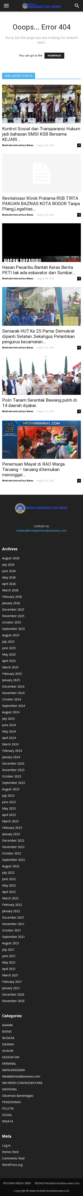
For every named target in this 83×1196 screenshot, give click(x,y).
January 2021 (11, 988)
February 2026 (12, 597)
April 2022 (9, 892)
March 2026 (10, 590)
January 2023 (11, 834)
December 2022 (13, 840)
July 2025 (8, 641)
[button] (77, 6)
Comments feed (13, 1158)
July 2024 (8, 718)
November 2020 (13, 1001)
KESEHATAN (10, 1057)
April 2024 (9, 738)
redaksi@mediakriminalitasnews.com (41, 530)
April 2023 (9, 815)
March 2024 (10, 744)
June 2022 (9, 879)
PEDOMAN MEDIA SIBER (17, 1183)
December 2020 (13, 994)
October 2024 (11, 699)
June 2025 (9, 648)
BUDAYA (8, 1038)
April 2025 (9, 661)
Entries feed (10, 1152)
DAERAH (8, 1044)
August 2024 (10, 712)
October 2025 (11, 622)
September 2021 (13, 937)
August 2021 (10, 943)
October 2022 (11, 853)
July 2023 (8, 795)
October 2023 (11, 776)
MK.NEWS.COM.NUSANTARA (22, 1083)
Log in (6, 1145)
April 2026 (9, 584)
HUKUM (7, 1051)
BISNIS (7, 1031)
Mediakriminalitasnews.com (21, 1076)
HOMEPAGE (54, 55)
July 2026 (8, 564)
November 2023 (13, 770)
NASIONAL (9, 1089)
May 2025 (9, 654)
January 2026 (11, 603)
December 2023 (13, 763)
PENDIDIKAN (11, 1102)
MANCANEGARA (13, 1070)
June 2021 (9, 956)
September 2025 (13, 629)
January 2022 (11, 911)
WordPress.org (12, 1165)
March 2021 (10, 975)
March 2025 (10, 667)
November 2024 (13, 693)
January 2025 (11, 680)
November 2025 (13, 616)
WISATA (7, 1121)
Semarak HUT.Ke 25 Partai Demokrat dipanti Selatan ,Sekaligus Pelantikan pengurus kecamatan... (38, 336)
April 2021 (9, 969)
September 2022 (13, 860)
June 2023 (9, 802)
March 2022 (10, 898)
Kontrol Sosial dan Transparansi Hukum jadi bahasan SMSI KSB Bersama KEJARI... (41, 134)
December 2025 (13, 609)
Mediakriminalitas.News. (18, 145)
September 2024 (13, 706)
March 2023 (10, 821)
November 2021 (13, 924)
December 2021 (13, 917)
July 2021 (8, 949)
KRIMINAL (9, 1063)
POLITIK (8, 1108)
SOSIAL (7, 1115)
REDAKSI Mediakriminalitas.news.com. (57, 1183)
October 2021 (11, 930)
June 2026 (9, 571)
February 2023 (12, 828)
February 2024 (12, 751)
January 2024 (11, 757)
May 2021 (9, 962)
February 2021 (12, 982)
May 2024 (9, 731)
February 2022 (12, 905)
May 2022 (9, 885)
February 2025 (12, 674)
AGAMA (7, 1025)
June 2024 (9, 725)
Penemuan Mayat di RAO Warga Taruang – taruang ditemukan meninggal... (33, 469)
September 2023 (13, 783)
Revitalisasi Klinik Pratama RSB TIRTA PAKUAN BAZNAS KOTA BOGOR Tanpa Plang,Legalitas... (41, 204)
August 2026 (10, 558)
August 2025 (10, 635)
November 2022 (13, 847)
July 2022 (8, 872)
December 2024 (13, 686)
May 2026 (9, 577)
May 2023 (9, 808)
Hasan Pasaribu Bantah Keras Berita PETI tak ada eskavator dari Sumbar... (38, 270)
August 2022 (10, 866)
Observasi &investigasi (17, 1096)
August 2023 (10, 789)
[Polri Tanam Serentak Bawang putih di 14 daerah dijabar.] (41, 375)
